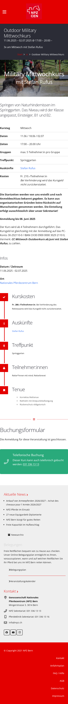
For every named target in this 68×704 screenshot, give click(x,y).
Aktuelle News (15, 494)
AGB (62, 680)
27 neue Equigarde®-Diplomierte (23, 514)
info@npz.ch (15, 622)
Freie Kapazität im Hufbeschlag (22, 524)
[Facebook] (7, 632)
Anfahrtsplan (57, 665)
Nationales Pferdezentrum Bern (19, 283)
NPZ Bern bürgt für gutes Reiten (23, 519)
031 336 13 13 (31, 464)
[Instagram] (20, 632)
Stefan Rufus (27, 168)
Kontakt (10, 591)
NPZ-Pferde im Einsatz (18, 509)
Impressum (58, 695)
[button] (4, 12)
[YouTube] (13, 632)
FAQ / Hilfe (58, 673)
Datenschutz (57, 688)
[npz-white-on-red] (34, 12)
